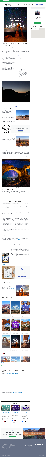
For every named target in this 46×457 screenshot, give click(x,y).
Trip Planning (24, 48)
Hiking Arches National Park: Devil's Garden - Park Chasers (11, 373)
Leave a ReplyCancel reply (22, 74)
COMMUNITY (29, 4)
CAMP (26, 4)
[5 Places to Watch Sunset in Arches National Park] (5, 359)
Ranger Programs (18, 48)
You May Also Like (21, 75)
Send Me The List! (12, 436)
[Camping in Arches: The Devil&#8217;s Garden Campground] (15, 359)
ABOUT (18, 4)
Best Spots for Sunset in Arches (22, 68)
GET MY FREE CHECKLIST (22, 276)
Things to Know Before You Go (22, 65)
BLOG (32, 4)
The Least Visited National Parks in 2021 (25, 413)
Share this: (20, 70)
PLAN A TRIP (22, 4)
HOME (16, 4)
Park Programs (7, 48)
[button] (28, 55)
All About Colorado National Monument (15, 413)
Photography (12, 48)
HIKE (24, 4)
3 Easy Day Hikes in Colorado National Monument (5, 413)
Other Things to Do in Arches (22, 69)
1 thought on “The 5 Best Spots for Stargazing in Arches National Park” (23, 73)
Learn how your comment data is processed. (16, 392)
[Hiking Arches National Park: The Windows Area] (25, 359)
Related (20, 71)
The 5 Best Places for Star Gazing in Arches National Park (23, 58)
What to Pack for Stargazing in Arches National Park (23, 66)
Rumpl (19, 239)
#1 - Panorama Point (21, 59)
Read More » (3, 264)
